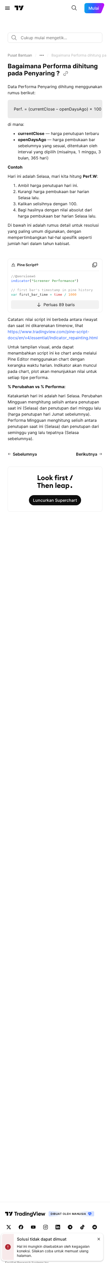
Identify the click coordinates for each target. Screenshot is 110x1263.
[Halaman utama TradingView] (19, 8)
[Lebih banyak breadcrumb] (41, 55)
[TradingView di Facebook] (21, 1227)
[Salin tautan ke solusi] (66, 73)
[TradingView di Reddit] (94, 1227)
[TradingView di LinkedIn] (57, 1227)
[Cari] (74, 8)
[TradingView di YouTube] (33, 1227)
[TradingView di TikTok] (82, 1227)
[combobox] (55, 38)
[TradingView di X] (8, 1227)
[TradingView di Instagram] (45, 1227)
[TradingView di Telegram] (70, 1227)
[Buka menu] (7, 8)
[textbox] (57, 37)
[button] (20, 55)
